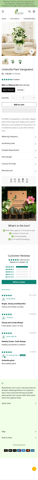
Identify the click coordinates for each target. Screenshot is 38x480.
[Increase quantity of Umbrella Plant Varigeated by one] (33, 97)
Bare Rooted (8, 90)
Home (4, 19)
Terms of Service (8, 440)
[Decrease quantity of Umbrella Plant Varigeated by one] (13, 97)
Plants (4, 419)
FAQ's (4, 415)
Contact (5, 422)
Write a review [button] (19, 282)
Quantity (5, 98)
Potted (20, 90)
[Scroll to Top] (34, 469)
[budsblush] (19, 11)
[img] (7, 295)
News (4, 425)
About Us (5, 412)
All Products (14, 19)
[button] (7, 79)
